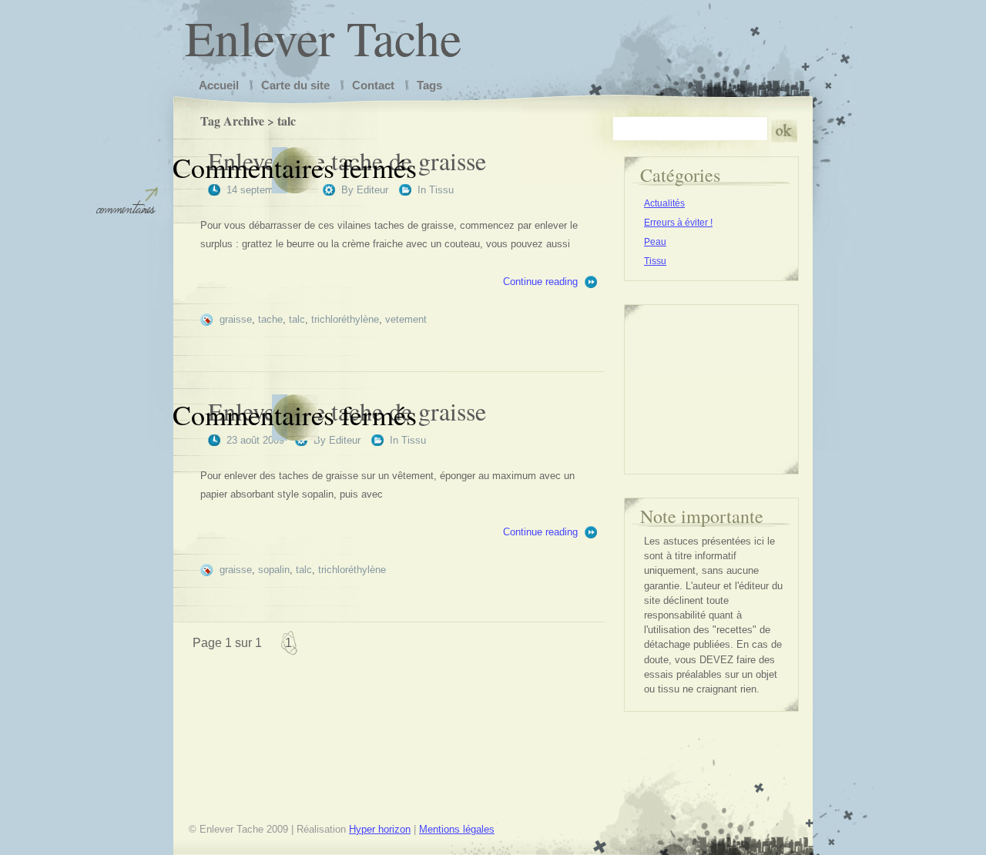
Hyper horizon (380, 829)
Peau (655, 241)
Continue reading (540, 281)
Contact (373, 85)
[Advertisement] (713, 382)
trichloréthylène (345, 319)
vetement (406, 319)
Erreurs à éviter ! (678, 222)
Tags (429, 85)
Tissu (441, 190)
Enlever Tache (323, 37)
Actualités (664, 203)
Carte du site (295, 85)
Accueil (219, 85)
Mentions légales (457, 829)
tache (270, 319)
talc (297, 319)
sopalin (274, 569)
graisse (236, 319)
